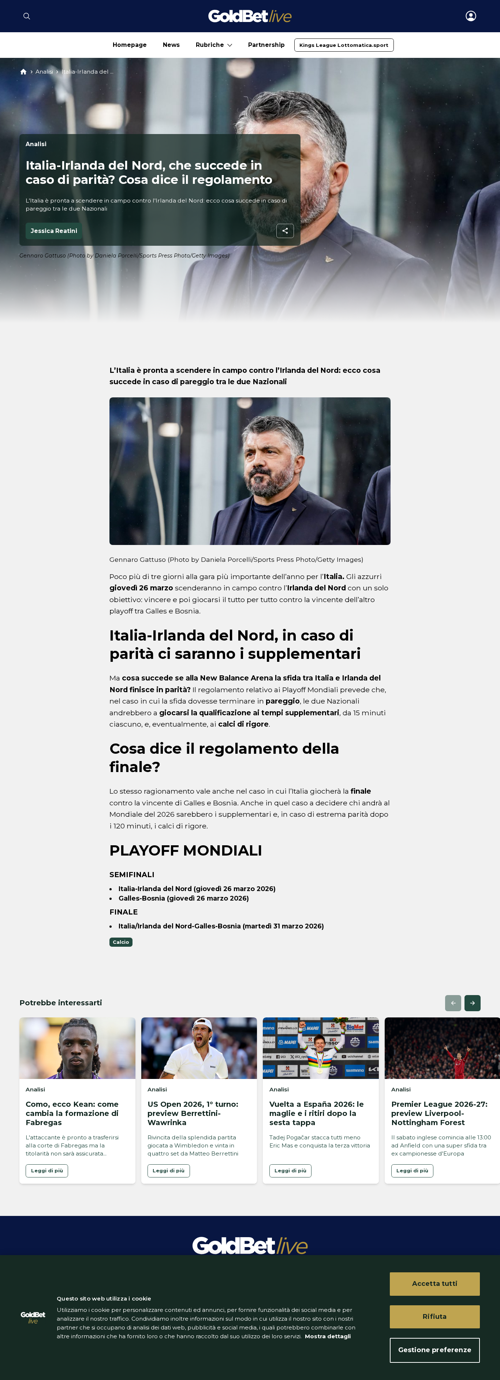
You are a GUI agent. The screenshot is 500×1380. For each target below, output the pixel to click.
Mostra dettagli (327, 1336)
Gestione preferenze (434, 1350)
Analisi (44, 71)
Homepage (130, 44)
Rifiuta (435, 1317)
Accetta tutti (435, 1284)
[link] (343, 45)
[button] (453, 1003)
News (171, 44)
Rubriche (210, 44)
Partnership (266, 44)
